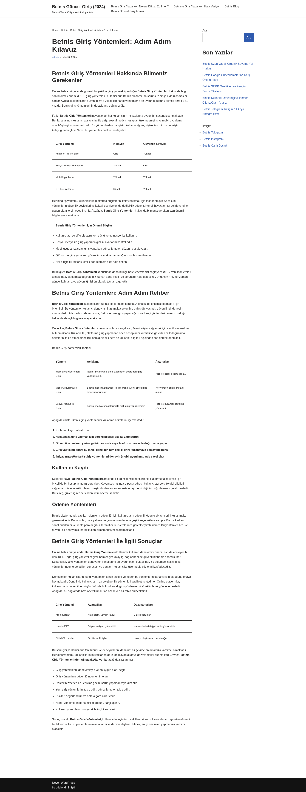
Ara (204, 30)
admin (55, 57)
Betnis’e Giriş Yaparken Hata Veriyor (197, 6)
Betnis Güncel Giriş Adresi (127, 11)
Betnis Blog (232, 6)
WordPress (68, 782)
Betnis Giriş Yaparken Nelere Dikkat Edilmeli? (140, 6)
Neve (55, 782)
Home (55, 30)
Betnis (64, 30)
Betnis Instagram (212, 139)
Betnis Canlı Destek (214, 145)
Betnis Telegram (212, 132)
